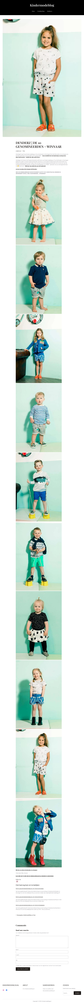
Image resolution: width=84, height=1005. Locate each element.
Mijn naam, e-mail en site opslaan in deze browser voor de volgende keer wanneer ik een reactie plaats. (39, 965)
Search (77, 993)
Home (33, 11)
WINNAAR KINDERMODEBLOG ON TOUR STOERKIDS (30, 905)
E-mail (17, 954)
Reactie (18, 935)
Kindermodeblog (42, 5)
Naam (17, 949)
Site (16, 960)
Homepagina (20, 915)
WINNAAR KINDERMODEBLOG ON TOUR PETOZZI (29, 897)
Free (24, 151)
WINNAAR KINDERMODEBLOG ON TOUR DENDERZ (30, 888)
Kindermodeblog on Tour (29, 915)
